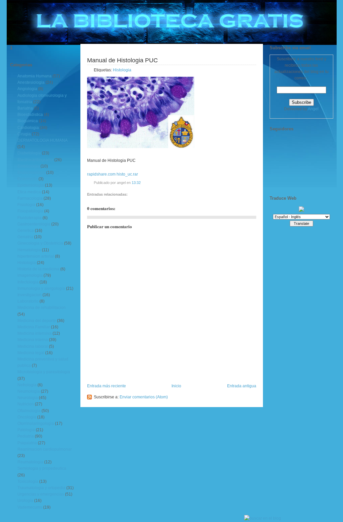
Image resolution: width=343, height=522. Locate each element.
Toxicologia (27, 481)
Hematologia (29, 250)
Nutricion (25, 404)
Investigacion (29, 294)
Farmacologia (30, 198)
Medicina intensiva (34, 333)
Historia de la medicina (38, 269)
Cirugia (24, 134)
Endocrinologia (31, 172)
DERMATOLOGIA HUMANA (42, 140)
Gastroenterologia (33, 224)
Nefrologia (27, 385)
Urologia (25, 500)
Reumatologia (30, 462)
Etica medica (29, 192)
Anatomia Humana (34, 76)
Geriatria (25, 237)
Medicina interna (32, 339)
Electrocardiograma (35, 159)
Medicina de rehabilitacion (41, 307)
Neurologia (27, 397)
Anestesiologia (31, 82)
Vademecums (29, 507)
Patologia (26, 430)
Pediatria (25, 436)
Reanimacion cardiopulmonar (44, 449)
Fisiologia (26, 204)
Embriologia (28, 166)
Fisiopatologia (30, 211)
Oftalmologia (29, 410)
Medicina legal (30, 352)
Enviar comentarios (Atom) (144, 397)
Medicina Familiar (33, 327)
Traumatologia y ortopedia (41, 487)
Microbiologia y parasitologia (43, 372)
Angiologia (27, 88)
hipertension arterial (35, 256)
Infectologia (28, 282)
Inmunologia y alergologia (41, 288)
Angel (313, 109)
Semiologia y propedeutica (41, 468)
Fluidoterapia (29, 217)
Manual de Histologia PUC (122, 60)
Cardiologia (28, 127)
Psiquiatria (27, 443)
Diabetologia (29, 153)
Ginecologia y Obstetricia (40, 243)
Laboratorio (28, 301)
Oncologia (26, 417)
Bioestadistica (30, 114)
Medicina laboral (32, 346)
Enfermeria (27, 179)
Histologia (26, 262)
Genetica (25, 230)
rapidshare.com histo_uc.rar (112, 174)
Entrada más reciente (106, 386)
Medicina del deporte (36, 320)
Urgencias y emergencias (40, 494)
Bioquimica (27, 121)
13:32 (136, 183)
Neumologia (28, 391)
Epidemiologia (30, 185)
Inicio (176, 386)
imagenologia (30, 275)
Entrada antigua (241, 386)
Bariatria (25, 108)
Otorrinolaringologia (35, 423)
